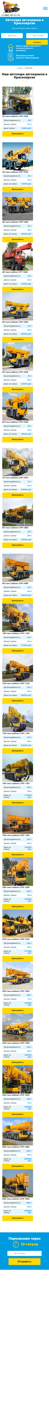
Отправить (37, 42)
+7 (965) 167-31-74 (10, 15)
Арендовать (18, 133)
